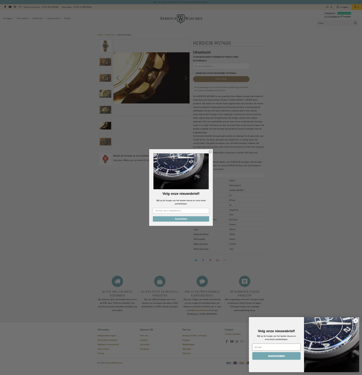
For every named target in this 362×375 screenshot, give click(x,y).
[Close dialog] (210, 151)
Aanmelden (181, 219)
